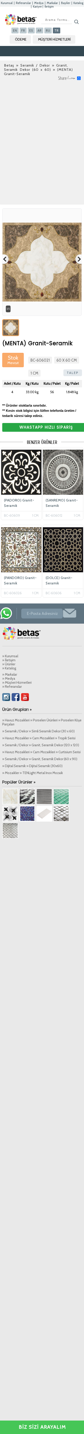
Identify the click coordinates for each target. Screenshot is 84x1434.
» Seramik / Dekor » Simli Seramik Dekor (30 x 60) (38, 731)
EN (15, 30)
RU (48, 30)
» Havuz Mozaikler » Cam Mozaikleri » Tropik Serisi (38, 738)
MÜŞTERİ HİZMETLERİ (54, 39)
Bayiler (65, 3)
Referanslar (23, 3)
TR (56, 30)
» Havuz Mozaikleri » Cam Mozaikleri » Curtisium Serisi (41, 752)
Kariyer (37, 6)
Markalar (52, 3)
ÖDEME (20, 39)
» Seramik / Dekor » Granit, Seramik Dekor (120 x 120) (40, 745)
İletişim (49, 6)
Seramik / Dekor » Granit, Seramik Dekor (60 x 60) (36, 67)
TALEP (73, 373)
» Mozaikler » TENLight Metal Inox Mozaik (32, 773)
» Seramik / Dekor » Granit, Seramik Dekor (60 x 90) (39, 759)
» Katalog (9, 668)
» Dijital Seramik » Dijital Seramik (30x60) (32, 766)
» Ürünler (8, 664)
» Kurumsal (10, 656)
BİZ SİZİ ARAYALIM (42, 1427)
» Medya (8, 679)
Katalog (78, 3)
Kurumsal (7, 3)
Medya (38, 3)
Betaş (9, 65)
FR (23, 30)
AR (39, 30)
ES (31, 30)
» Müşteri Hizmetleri (17, 683)
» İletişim (8, 660)
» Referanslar (12, 687)
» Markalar (9, 675)
